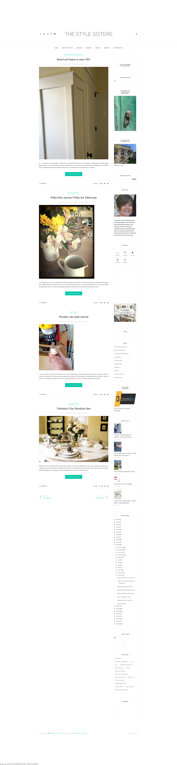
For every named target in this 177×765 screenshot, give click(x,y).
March (119, 570)
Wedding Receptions (120, 683)
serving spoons (73, 403)
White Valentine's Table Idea (125, 593)
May (119, 565)
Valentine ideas (121, 603)
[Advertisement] (5, 11)
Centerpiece (117, 357)
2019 (117, 537)
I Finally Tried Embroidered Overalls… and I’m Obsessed (122, 436)
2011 (117, 616)
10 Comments (43, 302)
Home (56, 48)
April (119, 567)
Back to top (133, 733)
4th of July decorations (120, 347)
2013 (117, 611)
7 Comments (43, 183)
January (120, 575)
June (119, 562)
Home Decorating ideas (126, 664)
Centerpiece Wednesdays (121, 661)
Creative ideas (118, 360)
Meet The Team (67, 48)
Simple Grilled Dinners (121, 674)
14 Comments (43, 486)
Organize (116, 367)
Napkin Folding (119, 668)
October (120, 552)
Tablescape (130, 677)
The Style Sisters (119, 374)
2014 (117, 608)
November (121, 550)
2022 (117, 529)
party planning (130, 686)
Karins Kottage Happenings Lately (124, 471)
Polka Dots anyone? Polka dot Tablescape (74, 197)
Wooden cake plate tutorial (73, 316)
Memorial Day (118, 364)
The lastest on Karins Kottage (123, 484)
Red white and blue (120, 671)
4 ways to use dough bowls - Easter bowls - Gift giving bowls (125, 502)
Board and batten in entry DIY (74, 59)
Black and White (73, 192)
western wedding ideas (121, 689)
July (119, 560)
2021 (117, 532)
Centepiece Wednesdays (121, 353)
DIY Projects (118, 48)
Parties (107, 48)
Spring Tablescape (120, 677)
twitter (132, 255)
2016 (117, 544)
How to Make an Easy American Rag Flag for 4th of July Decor (125, 454)
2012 (117, 613)
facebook (125, 255)
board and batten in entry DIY (74, 54)
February (120, 572)
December (121, 547)
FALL (116, 664)
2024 (117, 524)
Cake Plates (74, 312)
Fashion (88, 48)
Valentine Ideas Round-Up (124, 600)
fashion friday (118, 377)
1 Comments (43, 394)
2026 (117, 519)
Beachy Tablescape (119, 350)
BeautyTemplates (57, 733)
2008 (117, 624)
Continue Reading (73, 174)
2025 (117, 522)
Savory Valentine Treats (124, 597)
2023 (117, 527)
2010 (117, 618)
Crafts (97, 48)
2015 (117, 606)
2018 (117, 539)
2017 (117, 542)
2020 (117, 534)
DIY (131, 661)
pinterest (125, 262)
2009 (117, 621)
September (121, 555)
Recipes (79, 48)
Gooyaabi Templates (80, 733)
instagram (117, 262)
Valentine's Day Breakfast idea (74, 408)
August (120, 557)
